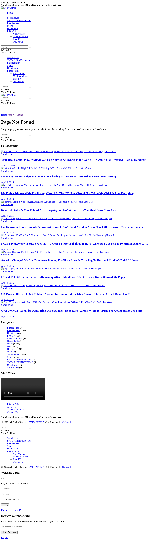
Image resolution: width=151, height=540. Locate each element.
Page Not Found (15, 115)
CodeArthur (67, 422)
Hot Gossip (12, 28)
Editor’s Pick (13, 31)
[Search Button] (30, 47)
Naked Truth (13, 341)
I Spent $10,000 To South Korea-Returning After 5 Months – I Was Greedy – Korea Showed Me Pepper (64, 277)
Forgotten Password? (11, 510)
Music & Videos (20, 36)
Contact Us (12, 412)
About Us (11, 407)
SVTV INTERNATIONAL (20, 362)
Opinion (11, 351)
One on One (18, 41)
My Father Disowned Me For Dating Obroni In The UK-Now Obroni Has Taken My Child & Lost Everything (67, 193)
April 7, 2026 (7, 299)
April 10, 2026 (8, 165)
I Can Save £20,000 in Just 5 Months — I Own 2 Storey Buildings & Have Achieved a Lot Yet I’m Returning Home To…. (74, 243)
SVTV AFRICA (36, 422)
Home (4, 115)
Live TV (17, 39)
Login (10, 13)
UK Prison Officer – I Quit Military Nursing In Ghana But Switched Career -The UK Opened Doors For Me (66, 293)
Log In (4, 537)
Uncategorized (14, 365)
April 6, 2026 (7, 316)
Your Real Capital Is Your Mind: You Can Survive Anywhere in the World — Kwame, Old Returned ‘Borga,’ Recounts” (74, 159)
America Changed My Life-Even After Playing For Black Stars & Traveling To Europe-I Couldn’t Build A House (69, 260)
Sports (10, 26)
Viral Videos (19, 33)
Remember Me (12, 499)
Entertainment (13, 23)
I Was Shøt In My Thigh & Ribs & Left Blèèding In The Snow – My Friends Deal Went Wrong (58, 176)
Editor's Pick (13, 327)
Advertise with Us (15, 409)
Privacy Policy (14, 404)
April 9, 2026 (7, 182)
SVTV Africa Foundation (19, 20)
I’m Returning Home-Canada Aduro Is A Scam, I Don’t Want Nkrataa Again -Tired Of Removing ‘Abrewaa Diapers (72, 226)
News (10, 343)
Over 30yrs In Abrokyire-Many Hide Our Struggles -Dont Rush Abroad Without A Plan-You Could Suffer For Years (71, 310)
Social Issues (13, 18)
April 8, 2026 (7, 232)
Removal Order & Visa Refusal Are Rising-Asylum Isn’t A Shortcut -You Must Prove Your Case (59, 210)
